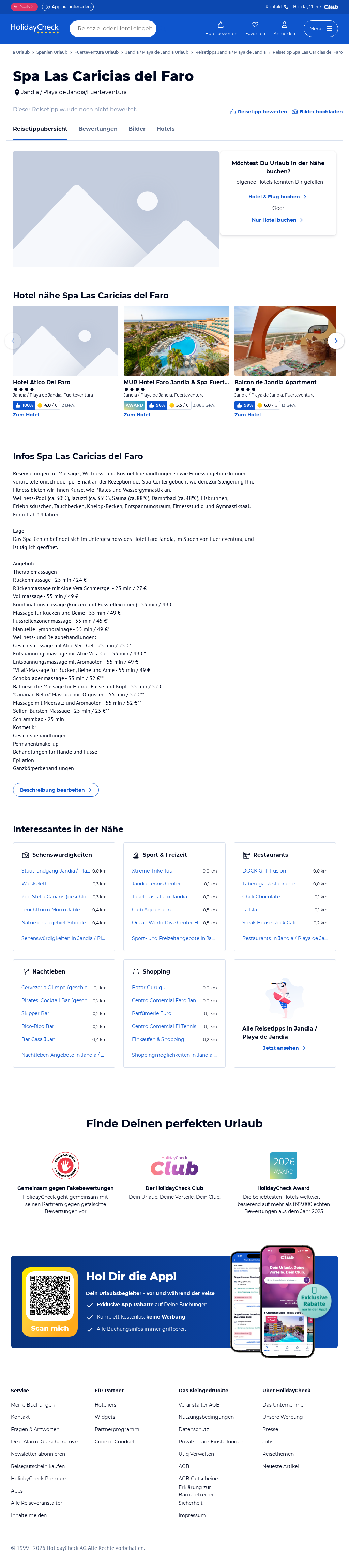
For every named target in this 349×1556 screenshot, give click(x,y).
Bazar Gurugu (148, 987)
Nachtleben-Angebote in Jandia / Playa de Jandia (64, 1055)
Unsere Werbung (282, 1417)
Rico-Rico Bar (37, 1026)
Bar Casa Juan (38, 1039)
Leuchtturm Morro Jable (50, 910)
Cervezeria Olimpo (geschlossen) (56, 987)
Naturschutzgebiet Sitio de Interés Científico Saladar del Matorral (56, 923)
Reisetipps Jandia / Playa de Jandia (230, 52)
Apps (17, 1491)
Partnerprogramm (117, 1429)
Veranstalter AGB (199, 1405)
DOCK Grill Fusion (264, 871)
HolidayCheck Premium (39, 1478)
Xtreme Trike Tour (153, 871)
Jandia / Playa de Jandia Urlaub (156, 52)
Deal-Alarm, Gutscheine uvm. (46, 1442)
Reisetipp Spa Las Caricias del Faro (308, 52)
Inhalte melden (29, 1515)
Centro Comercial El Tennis (164, 1026)
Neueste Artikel (280, 1466)
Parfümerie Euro (151, 1013)
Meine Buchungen (33, 1405)
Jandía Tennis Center (156, 884)
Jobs (267, 1442)
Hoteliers (105, 1405)
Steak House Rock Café (269, 923)
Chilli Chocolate (261, 897)
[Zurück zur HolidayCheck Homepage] (35, 29)
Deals (22, 6)
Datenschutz (194, 1429)
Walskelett (34, 884)
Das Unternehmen (284, 1405)
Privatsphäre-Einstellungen (211, 1442)
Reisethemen (278, 1454)
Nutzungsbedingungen (206, 1417)
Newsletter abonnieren (38, 1454)
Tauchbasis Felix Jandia (159, 897)
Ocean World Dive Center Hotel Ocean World (167, 923)
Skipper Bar (35, 1013)
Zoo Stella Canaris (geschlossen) (56, 897)
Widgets (105, 1417)
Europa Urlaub (15, 52)
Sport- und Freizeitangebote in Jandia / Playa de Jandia (174, 938)
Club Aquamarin (151, 910)
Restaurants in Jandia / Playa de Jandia (285, 938)
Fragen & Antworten (35, 1429)
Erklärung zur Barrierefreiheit (197, 1491)
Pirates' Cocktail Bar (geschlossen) (56, 1000)
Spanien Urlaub (51, 52)
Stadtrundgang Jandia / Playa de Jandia (56, 871)
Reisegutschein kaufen (38, 1466)
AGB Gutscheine (198, 1478)
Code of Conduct (115, 1442)
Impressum (192, 1515)
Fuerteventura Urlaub (96, 52)
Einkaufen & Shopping (158, 1039)
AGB (184, 1466)
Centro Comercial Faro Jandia (166, 1000)
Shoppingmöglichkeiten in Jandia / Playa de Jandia (174, 1055)
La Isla (249, 910)
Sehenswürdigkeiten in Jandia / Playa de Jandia (64, 938)
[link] (221, 28)
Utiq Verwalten (196, 1454)
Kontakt (273, 6)
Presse (270, 1429)
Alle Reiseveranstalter (36, 1503)
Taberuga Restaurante (268, 884)
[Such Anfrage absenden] (162, 28)
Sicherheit (191, 1503)
